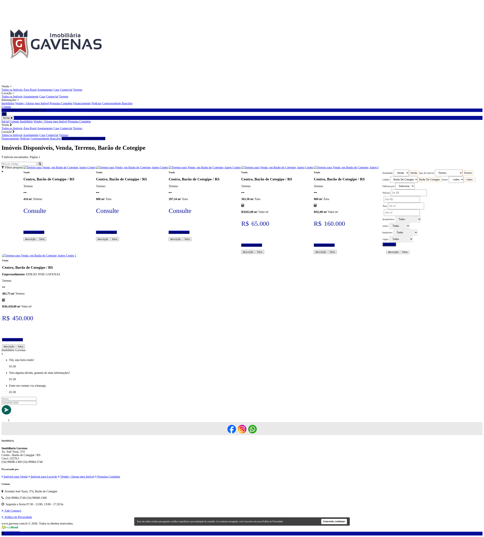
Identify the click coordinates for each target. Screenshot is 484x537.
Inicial (5, 121)
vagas (385, 239)
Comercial (66, 89)
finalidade (387, 173)
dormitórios (388, 219)
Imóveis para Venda (15, 476)
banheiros (387, 232)
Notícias (96, 103)
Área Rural (29, 89)
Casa (56, 89)
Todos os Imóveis (12, 89)
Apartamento (45, 89)
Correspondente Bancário (117, 103)
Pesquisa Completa (61, 103)
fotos (42, 239)
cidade (385, 179)
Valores (386, 193)
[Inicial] (56, 83)
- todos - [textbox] (469, 179)
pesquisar (389, 244)
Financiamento (82, 103)
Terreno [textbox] (468, 172)
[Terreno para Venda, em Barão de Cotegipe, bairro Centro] (59, 167)
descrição (30, 239)
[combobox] (413, 173)
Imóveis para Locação (43, 476)
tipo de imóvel (426, 173)
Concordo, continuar (334, 521)
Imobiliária (8, 103)
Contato (6, 106)
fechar (7, 117)
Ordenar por (388, 186)
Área (384, 206)
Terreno (77, 89)
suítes (385, 226)
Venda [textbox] (413, 172)
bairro (445, 179)
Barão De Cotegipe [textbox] (429, 179)
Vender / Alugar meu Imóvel (32, 103)
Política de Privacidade (273, 521)
